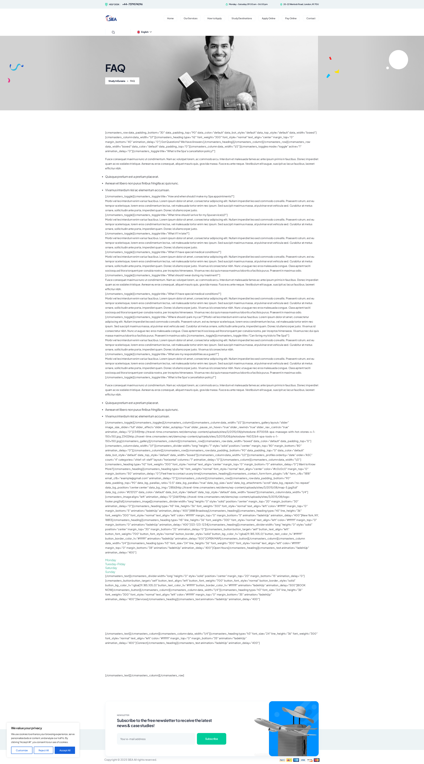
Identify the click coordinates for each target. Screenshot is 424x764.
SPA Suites (111, 624)
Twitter (109, 652)
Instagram (111, 656)
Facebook (111, 647)
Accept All (64, 750)
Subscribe (211, 738)
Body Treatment (115, 615)
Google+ (110, 670)
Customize (22, 750)
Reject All (44, 750)
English (145, 31)
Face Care (111, 607)
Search (120, 31)
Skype (109, 666)
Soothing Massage (116, 619)
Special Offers (114, 629)
